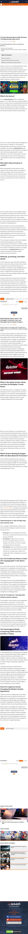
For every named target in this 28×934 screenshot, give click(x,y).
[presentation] (5, 299)
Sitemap (14, 914)
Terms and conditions (14, 912)
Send (24, 308)
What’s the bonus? (5, 58)
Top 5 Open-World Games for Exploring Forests (18, 847)
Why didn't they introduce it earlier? (10, 60)
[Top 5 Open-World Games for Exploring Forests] (5, 848)
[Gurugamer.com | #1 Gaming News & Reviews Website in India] (14, 2)
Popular (25, 301)
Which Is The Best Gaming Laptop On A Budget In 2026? (13, 822)
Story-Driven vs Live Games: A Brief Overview (17, 859)
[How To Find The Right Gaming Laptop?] (5, 867)
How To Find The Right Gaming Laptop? (18, 864)
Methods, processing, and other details (11, 62)
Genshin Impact (4, 838)
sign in (6, 304)
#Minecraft (5, 4)
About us (14, 911)
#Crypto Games (10, 299)
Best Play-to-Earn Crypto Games (7, 48)
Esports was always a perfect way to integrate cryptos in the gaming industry (13, 50)
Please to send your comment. (10, 304)
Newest (21, 301)
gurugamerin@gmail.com (14, 908)
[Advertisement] (14, 21)
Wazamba (22, 77)
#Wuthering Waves (21, 4)
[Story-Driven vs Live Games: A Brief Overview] (5, 861)
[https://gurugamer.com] (14, 904)
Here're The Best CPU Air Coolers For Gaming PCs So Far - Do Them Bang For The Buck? (18, 853)
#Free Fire (15, 4)
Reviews (13, 41)
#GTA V (10, 4)
